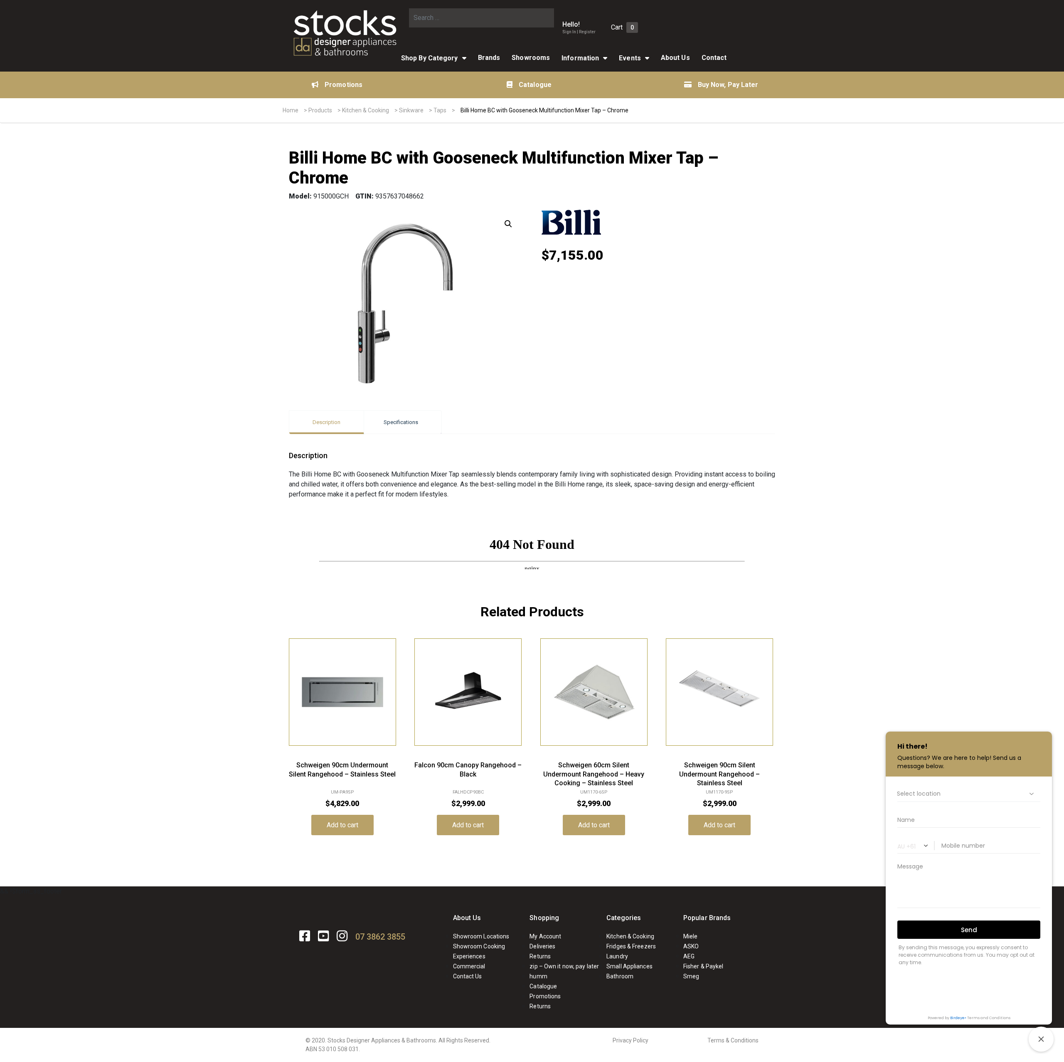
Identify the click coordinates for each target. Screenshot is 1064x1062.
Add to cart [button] (342, 825)
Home (290, 110)
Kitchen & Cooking (365, 110)
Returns (540, 956)
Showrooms (531, 58)
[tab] (326, 422)
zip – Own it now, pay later (564, 966)
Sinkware (411, 110)
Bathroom (619, 976)
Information (580, 58)
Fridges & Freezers (631, 946)
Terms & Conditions (733, 1040)
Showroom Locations (481, 936)
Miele (690, 936)
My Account (545, 936)
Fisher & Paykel (703, 966)
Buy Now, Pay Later (728, 85)
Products (320, 110)
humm (538, 976)
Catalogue (535, 85)
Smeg (691, 976)
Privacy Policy (630, 1040)
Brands (489, 58)
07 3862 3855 (380, 937)
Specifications (401, 422)
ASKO (691, 946)
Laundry (617, 956)
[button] (508, 223)
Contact (714, 58)
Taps (439, 110)
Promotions (343, 85)
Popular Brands (707, 918)
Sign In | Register (579, 32)
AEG (689, 956)
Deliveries (542, 946)
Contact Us (467, 976)
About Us (675, 58)
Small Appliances (629, 966)
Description (326, 422)
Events (630, 58)
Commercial (469, 966)
